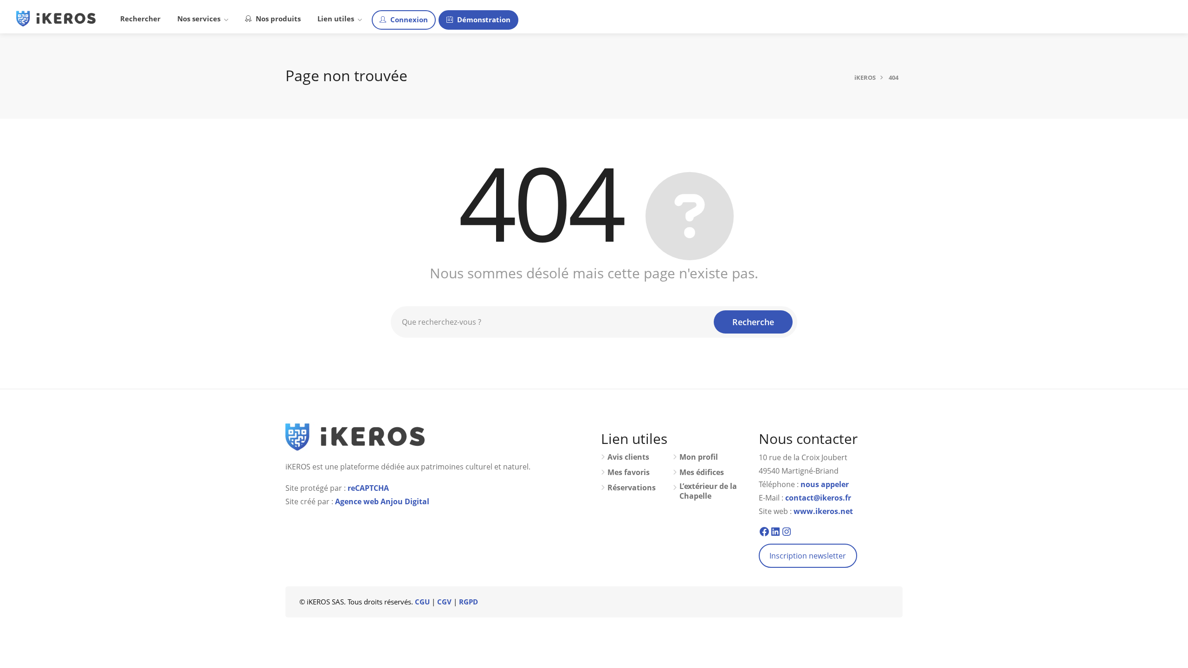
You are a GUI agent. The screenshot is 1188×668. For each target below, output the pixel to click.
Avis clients (628, 457)
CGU (422, 601)
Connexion (408, 19)
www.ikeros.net (823, 511)
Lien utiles (335, 18)
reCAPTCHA (368, 488)
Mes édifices (701, 472)
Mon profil (698, 457)
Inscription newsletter (807, 556)
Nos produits (277, 18)
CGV (444, 601)
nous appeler (825, 484)
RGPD (468, 601)
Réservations (631, 488)
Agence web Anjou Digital (382, 501)
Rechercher (140, 18)
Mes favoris (628, 472)
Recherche (753, 322)
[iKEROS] (56, 18)
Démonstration (482, 19)
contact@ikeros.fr (818, 498)
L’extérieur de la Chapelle (708, 491)
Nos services (198, 18)
